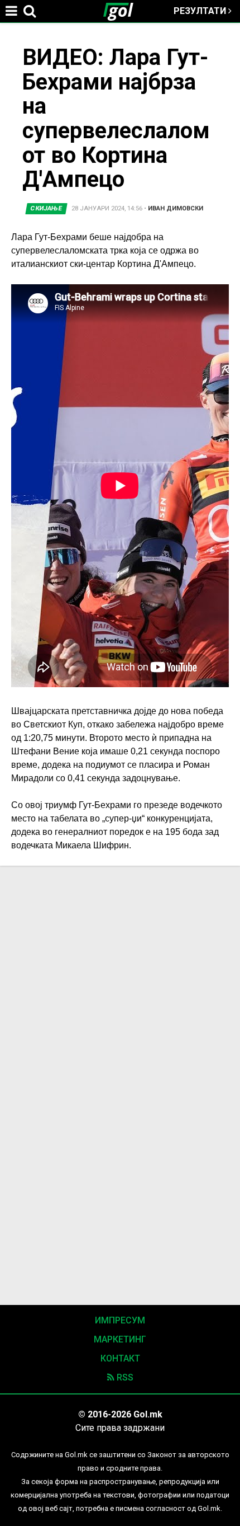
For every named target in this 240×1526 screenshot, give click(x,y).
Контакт (120, 1358)
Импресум (120, 1320)
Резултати (201, 11)
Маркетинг (120, 1339)
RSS (123, 1377)
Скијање (46, 208)
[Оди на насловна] (123, 11)
